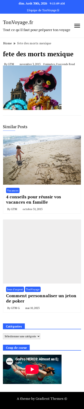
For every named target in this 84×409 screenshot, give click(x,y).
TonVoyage (33, 289)
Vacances (13, 190)
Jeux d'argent (15, 289)
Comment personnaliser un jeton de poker (41, 298)
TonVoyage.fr (18, 22)
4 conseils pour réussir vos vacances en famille (33, 199)
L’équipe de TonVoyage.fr (43, 10)
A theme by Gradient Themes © (42, 398)
